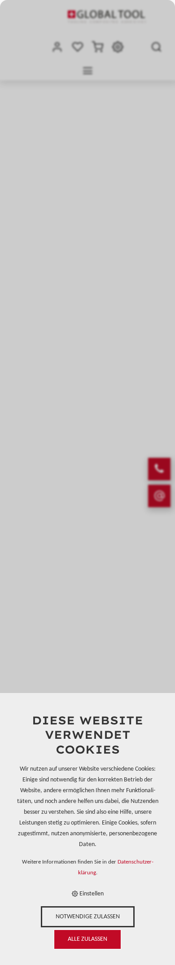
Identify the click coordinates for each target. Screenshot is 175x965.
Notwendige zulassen (88, 916)
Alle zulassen (87, 939)
